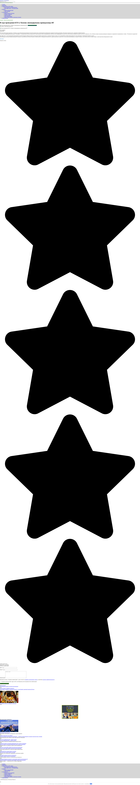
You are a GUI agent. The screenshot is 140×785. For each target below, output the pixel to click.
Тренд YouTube (7, 11)
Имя (1, 667)
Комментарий (2, 677)
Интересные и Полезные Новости (6, 2)
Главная (3, 4)
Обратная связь (5, 18)
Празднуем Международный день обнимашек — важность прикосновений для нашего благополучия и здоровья (21, 736)
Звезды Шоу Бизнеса (8, 16)
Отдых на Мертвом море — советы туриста (8, 740)
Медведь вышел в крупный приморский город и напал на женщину (12, 744)
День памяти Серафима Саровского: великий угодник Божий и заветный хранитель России (17, 689)
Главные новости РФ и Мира (7, 6)
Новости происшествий (8, 10)
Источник (2, 38)
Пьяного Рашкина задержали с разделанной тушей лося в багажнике (13, 760)
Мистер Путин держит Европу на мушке (7, 752)
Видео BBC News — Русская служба (11, 8)
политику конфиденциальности (48, 679)
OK (90, 783)
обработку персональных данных (31, 679)
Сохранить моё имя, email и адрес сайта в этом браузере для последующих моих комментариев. (19, 681)
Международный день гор (5, 732)
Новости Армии (7, 15)
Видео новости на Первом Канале (10, 7)
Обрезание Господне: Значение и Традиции (8, 703)
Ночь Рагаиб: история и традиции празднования (9, 686)
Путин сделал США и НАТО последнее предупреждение (10, 748)
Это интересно (5, 12)
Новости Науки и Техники (9, 13)
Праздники (4, 5)
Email (1, 669)
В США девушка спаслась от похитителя (7, 756)
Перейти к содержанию (4, 0)
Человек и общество (8, 14)
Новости (3, 9)
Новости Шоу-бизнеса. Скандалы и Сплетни (12, 17)
